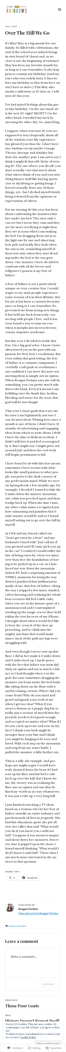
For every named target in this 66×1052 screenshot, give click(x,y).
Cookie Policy (28, 1037)
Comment (48, 984)
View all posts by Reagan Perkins (38, 913)
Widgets (59, 13)
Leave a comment (17, 926)
